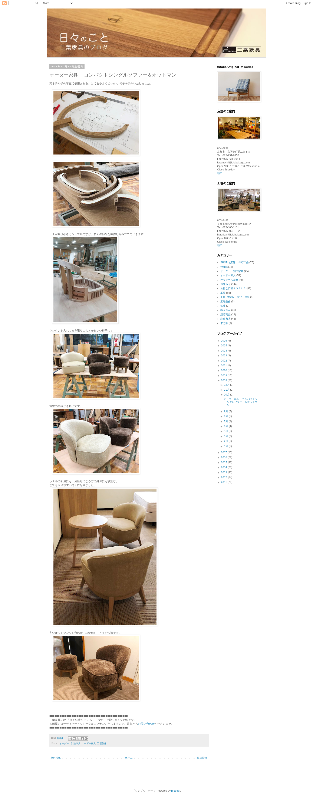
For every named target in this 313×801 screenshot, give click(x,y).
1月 (226, 446)
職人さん (225, 310)
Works (224, 266)
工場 (222, 292)
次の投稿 (55, 757)
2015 (224, 462)
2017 (224, 452)
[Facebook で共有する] (82, 738)
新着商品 (225, 314)
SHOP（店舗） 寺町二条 (234, 262)
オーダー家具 (89, 743)
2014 (224, 467)
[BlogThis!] (74, 738)
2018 (224, 380)
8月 (226, 416)
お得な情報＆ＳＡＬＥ (233, 288)
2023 (224, 355)
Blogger (175, 790)
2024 (224, 350)
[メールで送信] (70, 738)
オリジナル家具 (229, 279)
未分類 (224, 323)
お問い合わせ (146, 723)
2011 (224, 482)
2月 (226, 441)
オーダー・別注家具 (69, 743)
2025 (224, 345)
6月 (226, 426)
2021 (224, 365)
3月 (226, 436)
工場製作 (101, 743)
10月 (227, 394)
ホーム (129, 757)
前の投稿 (202, 757)
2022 (224, 360)
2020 (224, 370)
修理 (222, 305)
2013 (224, 472)
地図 (219, 173)
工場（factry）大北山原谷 (235, 297)
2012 (224, 477)
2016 (224, 457)
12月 (227, 384)
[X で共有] (78, 738)
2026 (224, 340)
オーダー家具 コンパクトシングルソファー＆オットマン (240, 402)
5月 (226, 431)
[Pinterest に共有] (86, 738)
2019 (224, 375)
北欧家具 (225, 318)
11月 (227, 389)
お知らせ (225, 284)
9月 (226, 411)
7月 (226, 421)
